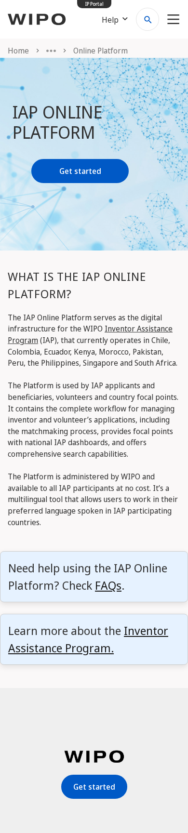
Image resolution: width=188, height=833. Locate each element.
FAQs (108, 585)
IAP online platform (58, 122)
